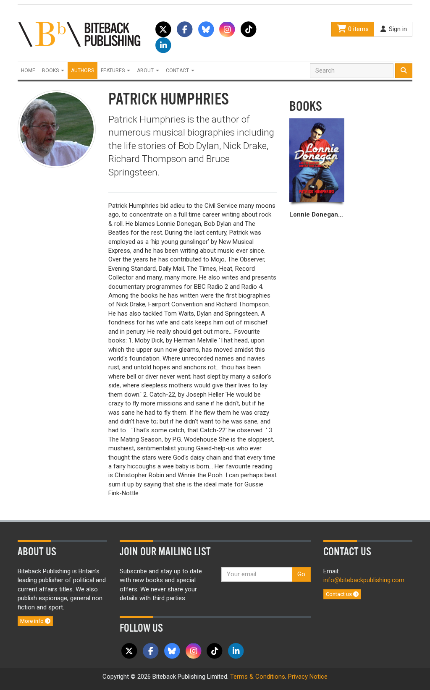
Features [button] (113, 70)
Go (301, 574)
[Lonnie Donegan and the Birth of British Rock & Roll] (317, 160)
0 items (357, 29)
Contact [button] (178, 70)
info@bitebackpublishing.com (363, 580)
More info (32, 621)
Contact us (339, 594)
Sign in (397, 29)
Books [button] (51, 70)
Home (28, 70)
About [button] (146, 70)
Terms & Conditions (257, 676)
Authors (82, 70)
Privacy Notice (308, 676)
